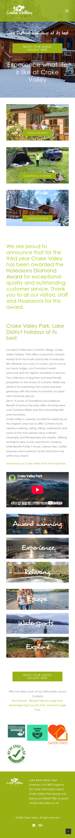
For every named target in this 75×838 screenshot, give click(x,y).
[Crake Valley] (19, 11)
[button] (67, 11)
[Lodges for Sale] (37, 204)
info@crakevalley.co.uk (44, 802)
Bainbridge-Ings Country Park (28, 705)
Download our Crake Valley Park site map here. (36, 463)
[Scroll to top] (68, 831)
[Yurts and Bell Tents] (37, 162)
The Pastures (19, 700)
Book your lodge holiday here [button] (38, 48)
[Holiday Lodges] (37, 122)
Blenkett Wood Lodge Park (46, 700)
